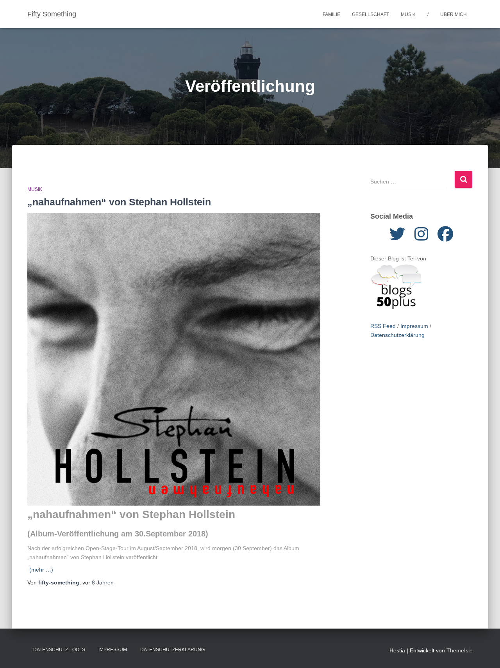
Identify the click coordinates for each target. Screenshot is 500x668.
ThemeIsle (459, 650)
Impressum (414, 326)
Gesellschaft (370, 14)
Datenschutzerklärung (397, 335)
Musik (408, 14)
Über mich (453, 14)
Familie (331, 14)
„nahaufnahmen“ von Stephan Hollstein (119, 201)
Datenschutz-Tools (59, 649)
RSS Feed (383, 326)
